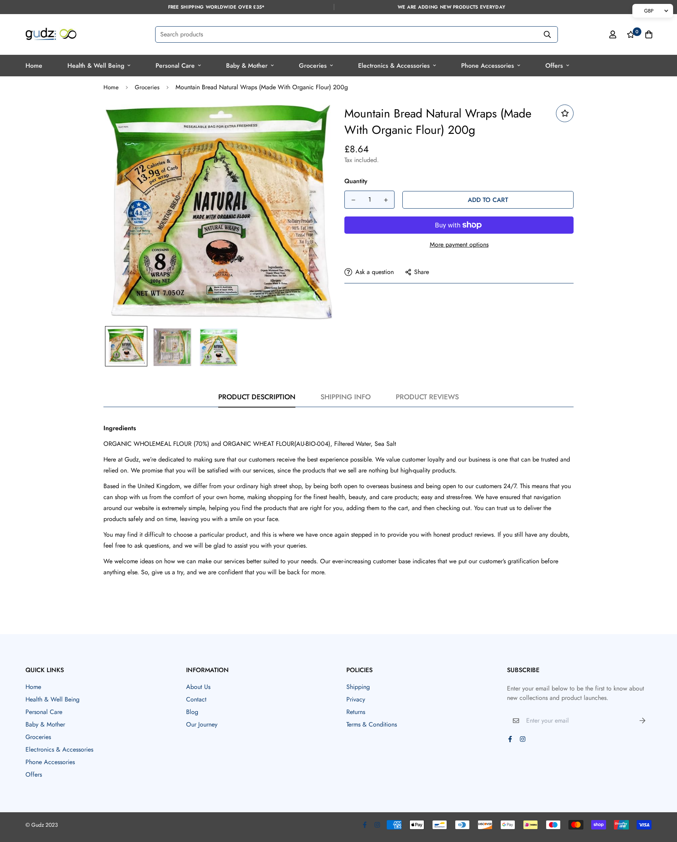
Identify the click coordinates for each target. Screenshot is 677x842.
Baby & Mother (247, 65)
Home (33, 65)
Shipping (358, 686)
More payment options (459, 244)
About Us (198, 686)
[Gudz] (50, 34)
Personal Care (175, 65)
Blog (192, 711)
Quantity (355, 181)
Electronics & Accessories (394, 65)
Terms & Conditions (371, 724)
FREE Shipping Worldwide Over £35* (216, 7)
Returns (355, 711)
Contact (196, 699)
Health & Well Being (95, 65)
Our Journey (201, 724)
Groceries (313, 65)
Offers (554, 65)
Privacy (355, 699)
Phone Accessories (487, 65)
